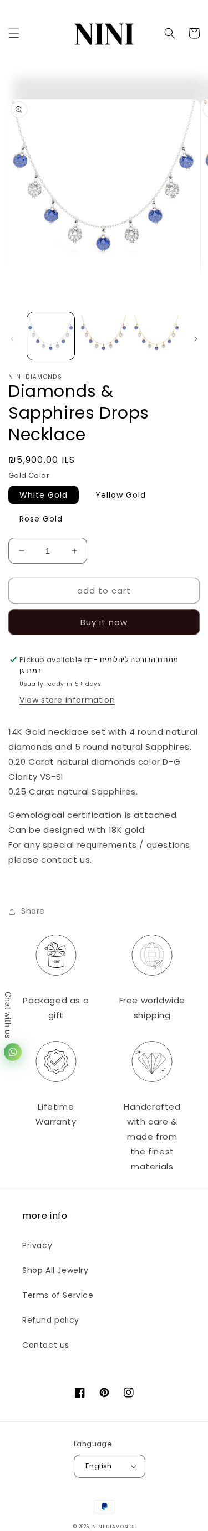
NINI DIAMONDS (113, 1526)
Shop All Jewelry (55, 1270)
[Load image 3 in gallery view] (156, 335)
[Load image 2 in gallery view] (103, 335)
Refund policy (50, 1320)
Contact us (45, 1344)
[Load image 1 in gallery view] (50, 335)
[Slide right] (196, 339)
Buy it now (104, 622)
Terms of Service (58, 1295)
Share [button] (33, 910)
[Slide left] (12, 339)
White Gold (43, 495)
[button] (14, 33)
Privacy (37, 1245)
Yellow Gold (120, 495)
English (98, 1466)
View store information (67, 699)
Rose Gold (41, 518)
